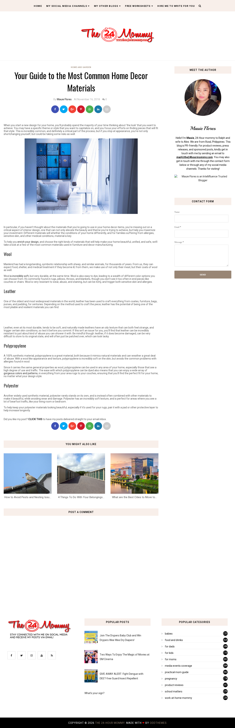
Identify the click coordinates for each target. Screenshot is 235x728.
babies (169, 633)
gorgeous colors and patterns (21, 373)
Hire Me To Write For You (176, 6)
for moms (170, 659)
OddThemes (158, 722)
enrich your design (28, 241)
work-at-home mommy (178, 697)
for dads (170, 646)
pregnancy (171, 678)
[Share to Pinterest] (107, 109)
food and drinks (174, 640)
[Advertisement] (81, 317)
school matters (173, 691)
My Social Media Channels (66, 6)
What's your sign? (94, 693)
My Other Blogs (106, 6)
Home (38, 6)
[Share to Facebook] (55, 109)
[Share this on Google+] (72, 109)
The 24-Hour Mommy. (110, 722)
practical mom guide (177, 672)
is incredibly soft (19, 275)
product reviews (174, 685)
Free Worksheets (138, 6)
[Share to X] (64, 109)
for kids (169, 652)
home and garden (81, 67)
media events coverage (178, 665)
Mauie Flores (64, 99)
